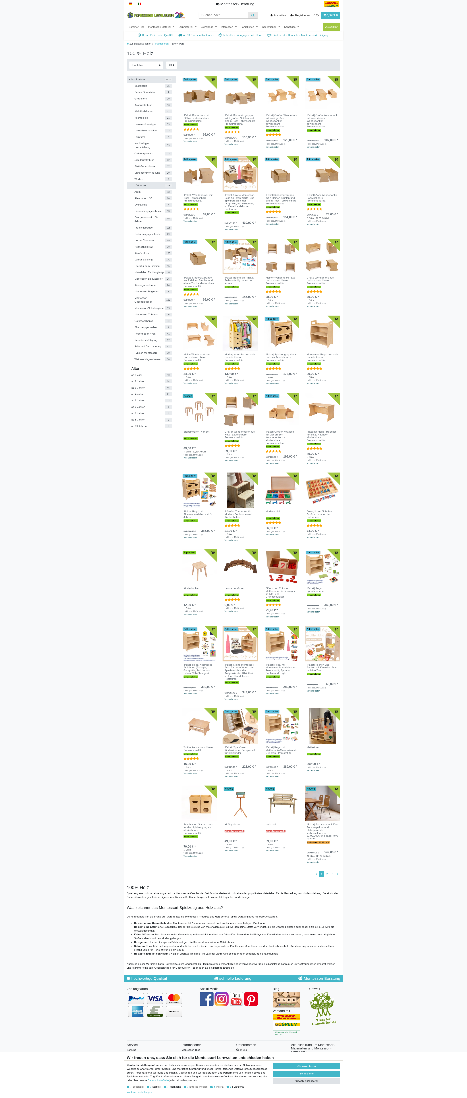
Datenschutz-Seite (158, 1080)
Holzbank (271, 824)
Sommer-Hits (136, 26)
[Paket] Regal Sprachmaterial (315, 589)
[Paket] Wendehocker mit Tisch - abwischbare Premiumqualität (198, 198)
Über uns (241, 1049)
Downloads (207, 26)
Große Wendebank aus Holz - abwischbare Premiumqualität (320, 280)
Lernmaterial (186, 26)
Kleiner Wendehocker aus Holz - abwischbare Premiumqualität (280, 280)
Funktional (238, 1086)
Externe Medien (198, 1086)
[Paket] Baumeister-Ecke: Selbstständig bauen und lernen (239, 280)
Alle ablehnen (306, 1073)
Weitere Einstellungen (139, 1092)
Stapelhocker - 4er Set (196, 431)
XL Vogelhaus (232, 824)
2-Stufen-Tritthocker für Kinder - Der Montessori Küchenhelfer (238, 514)
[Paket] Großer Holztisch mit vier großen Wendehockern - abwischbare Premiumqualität (280, 437)
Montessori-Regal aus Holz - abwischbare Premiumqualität (322, 357)
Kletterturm (313, 747)
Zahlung (131, 1049)
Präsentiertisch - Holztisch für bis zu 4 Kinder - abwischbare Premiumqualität (322, 435)
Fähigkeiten (248, 26)
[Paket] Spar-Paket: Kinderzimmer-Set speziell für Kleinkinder (240, 750)
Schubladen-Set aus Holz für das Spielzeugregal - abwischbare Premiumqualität (198, 828)
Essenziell (138, 1086)
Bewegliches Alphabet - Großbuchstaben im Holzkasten (320, 514)
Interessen (227, 26)
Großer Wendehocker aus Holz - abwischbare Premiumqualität (240, 434)
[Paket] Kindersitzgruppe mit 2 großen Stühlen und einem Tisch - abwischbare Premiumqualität (240, 119)
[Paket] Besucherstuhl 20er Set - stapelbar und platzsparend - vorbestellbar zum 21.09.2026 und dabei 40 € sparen (322, 831)
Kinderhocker (191, 588)
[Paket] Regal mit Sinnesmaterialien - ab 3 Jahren (198, 514)
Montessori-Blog (191, 1049)
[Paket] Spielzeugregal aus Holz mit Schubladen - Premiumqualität (281, 357)
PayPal (220, 1086)
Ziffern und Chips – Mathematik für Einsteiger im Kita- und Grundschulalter (280, 592)
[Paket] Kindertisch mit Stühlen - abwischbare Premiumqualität (196, 118)
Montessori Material (160, 26)
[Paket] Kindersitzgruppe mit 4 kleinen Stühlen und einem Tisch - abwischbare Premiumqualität (281, 199)
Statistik (156, 1086)
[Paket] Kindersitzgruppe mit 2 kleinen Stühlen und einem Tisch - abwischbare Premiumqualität (199, 281)
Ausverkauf (331, 26)
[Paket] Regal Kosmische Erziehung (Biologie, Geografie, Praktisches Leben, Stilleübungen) (198, 669)
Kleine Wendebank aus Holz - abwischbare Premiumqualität (197, 357)
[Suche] (253, 15)
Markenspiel (273, 511)
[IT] (139, 4)
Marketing (175, 1086)
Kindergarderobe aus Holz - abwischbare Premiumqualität (240, 357)
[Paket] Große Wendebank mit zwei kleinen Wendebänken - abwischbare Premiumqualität (322, 121)
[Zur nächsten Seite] (337, 874)
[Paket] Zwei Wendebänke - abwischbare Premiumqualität (322, 198)
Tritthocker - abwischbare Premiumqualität (198, 748)
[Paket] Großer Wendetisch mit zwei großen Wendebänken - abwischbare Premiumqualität (281, 121)
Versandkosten (190, 141)
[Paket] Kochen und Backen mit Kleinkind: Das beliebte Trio (322, 667)
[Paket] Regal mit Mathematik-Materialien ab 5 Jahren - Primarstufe (281, 750)
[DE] (130, 4)
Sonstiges (290, 26)
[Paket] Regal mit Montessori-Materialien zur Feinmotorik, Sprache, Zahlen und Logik (281, 669)
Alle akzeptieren (306, 1066)
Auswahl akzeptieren (307, 1080)
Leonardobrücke (234, 588)
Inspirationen (269, 26)
